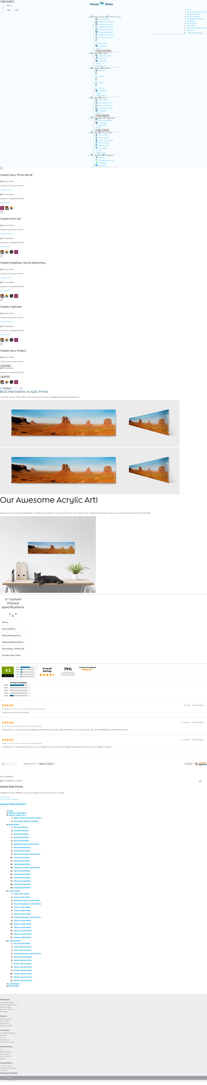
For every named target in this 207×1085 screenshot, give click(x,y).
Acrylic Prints (14, 891)
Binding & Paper (5, 1007)
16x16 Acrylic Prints (22, 921)
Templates (103, 46)
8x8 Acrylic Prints (21, 894)
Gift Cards (103, 148)
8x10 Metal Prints (21, 837)
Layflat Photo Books (107, 35)
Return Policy (191, 23)
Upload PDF (5, 203)
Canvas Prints (14, 941)
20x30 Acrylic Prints (23, 934)
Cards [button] (96, 54)
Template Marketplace (8, 1033)
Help (189, 10)
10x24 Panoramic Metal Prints (27, 854)
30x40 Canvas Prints (23, 977)
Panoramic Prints (105, 103)
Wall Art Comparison (17, 813)
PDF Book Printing (106, 30)
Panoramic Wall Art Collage (26, 821)
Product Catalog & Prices (197, 12)
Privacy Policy (5, 1054)
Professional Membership (196, 28)
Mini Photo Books (106, 38)
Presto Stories (4, 1040)
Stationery (103, 58)
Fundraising (101, 125)
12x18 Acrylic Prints (22, 914)
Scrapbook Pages (106, 108)
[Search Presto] (6, 12)
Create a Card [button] (100, 66)
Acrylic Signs (14, 984)
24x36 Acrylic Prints (22, 937)
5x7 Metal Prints (21, 827)
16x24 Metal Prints (22, 878)
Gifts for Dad (104, 146)
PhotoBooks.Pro (11, 1083)
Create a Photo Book (103, 51)
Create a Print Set (102, 115)
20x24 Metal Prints (22, 881)
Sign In (9, 5)
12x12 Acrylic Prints (22, 911)
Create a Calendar (102, 130)
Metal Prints (13, 825)
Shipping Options (194, 14)
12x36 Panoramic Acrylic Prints (27, 917)
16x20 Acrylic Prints (22, 924)
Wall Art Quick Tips (16, 815)
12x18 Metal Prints (22, 864)
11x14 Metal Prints (22, 857)
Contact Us (4, 1070)
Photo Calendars (105, 120)
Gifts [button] (96, 133)
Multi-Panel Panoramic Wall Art (28, 818)
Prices (98, 48)
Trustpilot (102, 163)
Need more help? (195, 32)
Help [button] (9, 10)
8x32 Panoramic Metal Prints (26, 844)
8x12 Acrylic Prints (22, 897)
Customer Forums (6, 1066)
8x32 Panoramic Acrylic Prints (27, 900)
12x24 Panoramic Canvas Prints (27, 954)
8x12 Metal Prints (21, 841)
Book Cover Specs (6, 1009)
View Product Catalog (9, 799)
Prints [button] (96, 98)
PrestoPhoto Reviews (7, 1042)
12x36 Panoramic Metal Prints (27, 868)
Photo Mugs (103, 138)
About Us (190, 30)
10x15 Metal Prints (22, 851)
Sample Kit (191, 21)
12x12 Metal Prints (22, 861)
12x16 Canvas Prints (22, 950)
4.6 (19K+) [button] (98, 155)
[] (1, 388)
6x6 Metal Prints (21, 831)
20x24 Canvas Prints (23, 967)
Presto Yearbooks (11, 1081)
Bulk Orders (191, 26)
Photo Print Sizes (105, 105)
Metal (101, 82)
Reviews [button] (109, 155)
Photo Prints (104, 100)
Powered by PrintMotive (8, 1073)
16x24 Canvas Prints (23, 960)
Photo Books (104, 19)
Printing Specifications (196, 19)
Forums (2, 1037)
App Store (103, 166)
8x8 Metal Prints (21, 834)
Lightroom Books (106, 27)
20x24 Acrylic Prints (23, 931)
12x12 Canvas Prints (22, 947)
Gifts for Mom (104, 143)
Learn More (5, 797)
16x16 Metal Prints (22, 871)
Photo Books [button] (99, 17)
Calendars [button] (98, 118)
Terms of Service (6, 1056)
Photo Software (193, 16)
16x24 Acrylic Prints (22, 927)
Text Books (103, 43)
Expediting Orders (6, 1026)
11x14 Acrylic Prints (22, 907)
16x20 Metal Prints (22, 874)
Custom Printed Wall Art (13, 804)
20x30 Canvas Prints (23, 970)
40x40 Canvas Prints (23, 980)
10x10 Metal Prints (22, 847)
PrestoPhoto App (106, 32)
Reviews (102, 158)
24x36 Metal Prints (22, 888)
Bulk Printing (4, 1023)
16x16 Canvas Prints (22, 964)
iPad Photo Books (106, 24)
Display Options (31, 764)
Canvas (101, 88)
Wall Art (102, 71)
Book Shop (3, 1035)
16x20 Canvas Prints (23, 957)
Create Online (6, 190)
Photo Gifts (103, 135)
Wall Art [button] (97, 68)
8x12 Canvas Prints (22, 943)
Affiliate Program (6, 1052)
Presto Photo (10, 1080)
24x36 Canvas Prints (23, 974)
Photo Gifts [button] (107, 133)
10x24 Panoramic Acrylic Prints (27, 904)
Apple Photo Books (107, 22)
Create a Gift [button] (100, 153)
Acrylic (101, 76)
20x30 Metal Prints (22, 884)
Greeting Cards (105, 56)
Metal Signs (13, 986)
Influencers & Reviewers (8, 1068)
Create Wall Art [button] (101, 95)
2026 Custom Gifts (106, 140)
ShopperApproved (106, 160)
